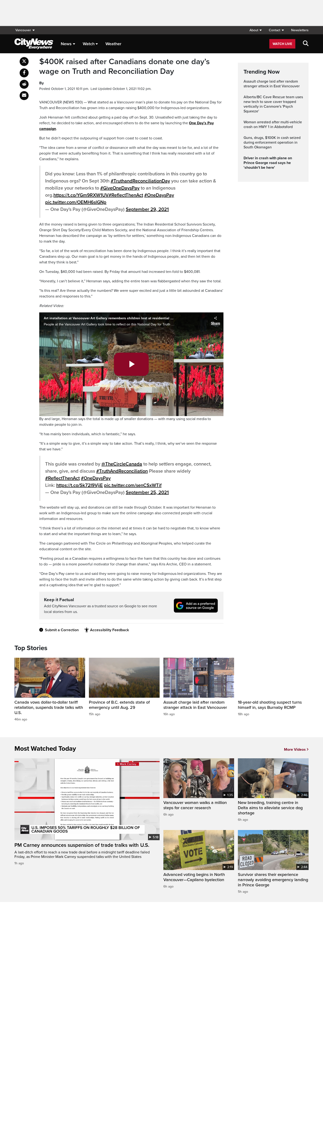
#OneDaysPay (159, 195)
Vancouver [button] (23, 30)
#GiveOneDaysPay (120, 188)
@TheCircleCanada (121, 464)
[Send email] (24, 95)
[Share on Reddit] (24, 84)
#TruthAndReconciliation (122, 471)
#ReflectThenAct (126, 195)
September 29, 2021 (147, 209)
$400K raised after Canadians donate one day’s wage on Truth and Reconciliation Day (124, 66)
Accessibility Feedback (109, 630)
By (41, 83)
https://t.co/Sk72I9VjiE (79, 485)
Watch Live (282, 44)
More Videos (295, 749)
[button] (255, 30)
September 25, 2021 (147, 492)
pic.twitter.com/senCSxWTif (133, 485)
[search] (306, 43)
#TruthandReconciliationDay (140, 181)
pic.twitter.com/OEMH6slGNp (75, 202)
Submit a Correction (62, 630)
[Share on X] (24, 61)
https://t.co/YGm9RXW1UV (81, 195)
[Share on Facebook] (24, 72)
